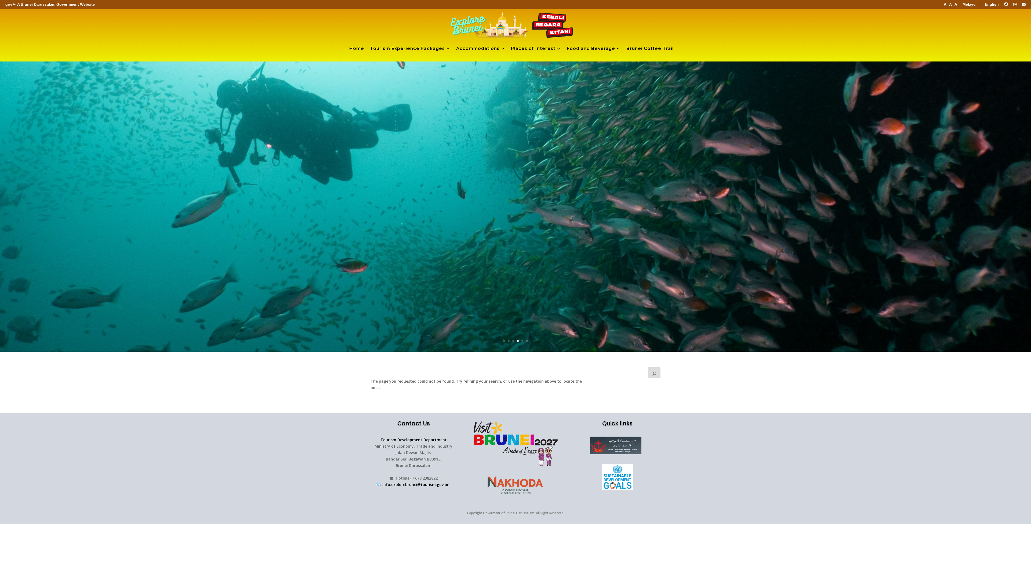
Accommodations (478, 48)
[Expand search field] (654, 372)
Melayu (969, 4)
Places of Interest (533, 48)
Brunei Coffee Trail (650, 48)
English (992, 4)
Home (356, 48)
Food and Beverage (591, 48)
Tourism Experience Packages (407, 48)
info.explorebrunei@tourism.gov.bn (415, 484)
